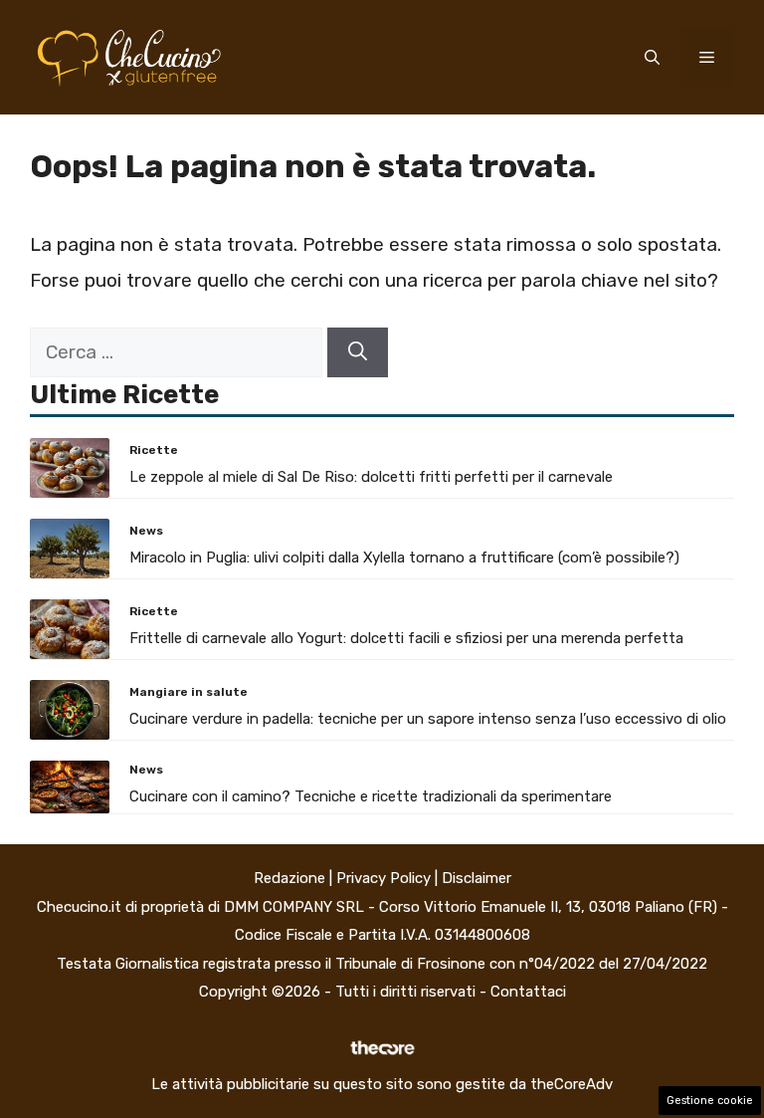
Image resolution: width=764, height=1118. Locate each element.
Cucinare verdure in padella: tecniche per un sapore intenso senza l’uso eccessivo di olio (427, 719)
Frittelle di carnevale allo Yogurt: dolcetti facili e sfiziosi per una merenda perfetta (406, 638)
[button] (652, 58)
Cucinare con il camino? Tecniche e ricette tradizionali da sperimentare (370, 796)
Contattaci (528, 992)
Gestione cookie (710, 1100)
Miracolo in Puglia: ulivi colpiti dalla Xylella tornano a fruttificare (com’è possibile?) (404, 557)
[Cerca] (357, 353)
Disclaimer (476, 878)
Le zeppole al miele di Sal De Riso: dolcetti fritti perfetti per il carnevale (371, 477)
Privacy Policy (383, 878)
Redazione (289, 878)
